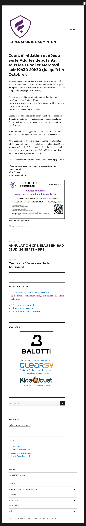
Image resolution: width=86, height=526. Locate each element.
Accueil (12, 470)
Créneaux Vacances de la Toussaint (26, 311)
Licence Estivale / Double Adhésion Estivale (30, 293)
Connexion (16, 447)
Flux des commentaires (21, 453)
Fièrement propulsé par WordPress (44, 518)
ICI (62, 160)
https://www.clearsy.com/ (40, 373)
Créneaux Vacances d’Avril (22, 305)
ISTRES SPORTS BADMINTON (32, 42)
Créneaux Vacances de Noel (23, 308)
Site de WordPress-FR (20, 456)
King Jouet (48, 385)
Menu (73, 29)
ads (13, 226)
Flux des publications (20, 450)
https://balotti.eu (46, 360)
